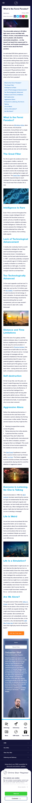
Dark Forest (9, 452)
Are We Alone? (8, 111)
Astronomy (6, 13)
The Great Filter (9, 85)
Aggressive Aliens (9, 99)
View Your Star (8, 752)
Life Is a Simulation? (10, 109)
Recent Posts (16, 647)
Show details (22, 787)
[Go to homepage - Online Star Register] (16, 3)
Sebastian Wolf (13, 652)
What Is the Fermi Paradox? (12, 83)
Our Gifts (6, 747)
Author (16, 642)
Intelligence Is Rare (10, 87)
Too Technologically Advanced (13, 92)
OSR (5, 743)
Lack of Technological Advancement (15, 90)
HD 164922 (9, 290)
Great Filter (16, 175)
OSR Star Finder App (15, 633)
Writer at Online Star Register (14, 655)
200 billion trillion (19, 125)
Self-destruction (9, 97)
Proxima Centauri (19, 347)
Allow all (16, 793)
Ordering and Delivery (10, 757)
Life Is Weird (8, 106)
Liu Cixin (10, 457)
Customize (15, 798)
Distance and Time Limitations (13, 94)
